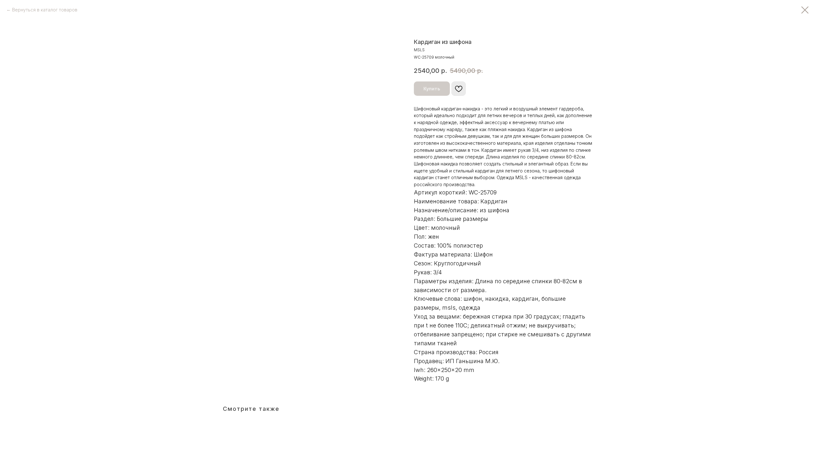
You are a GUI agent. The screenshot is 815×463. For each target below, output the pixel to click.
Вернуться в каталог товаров (44, 9)
